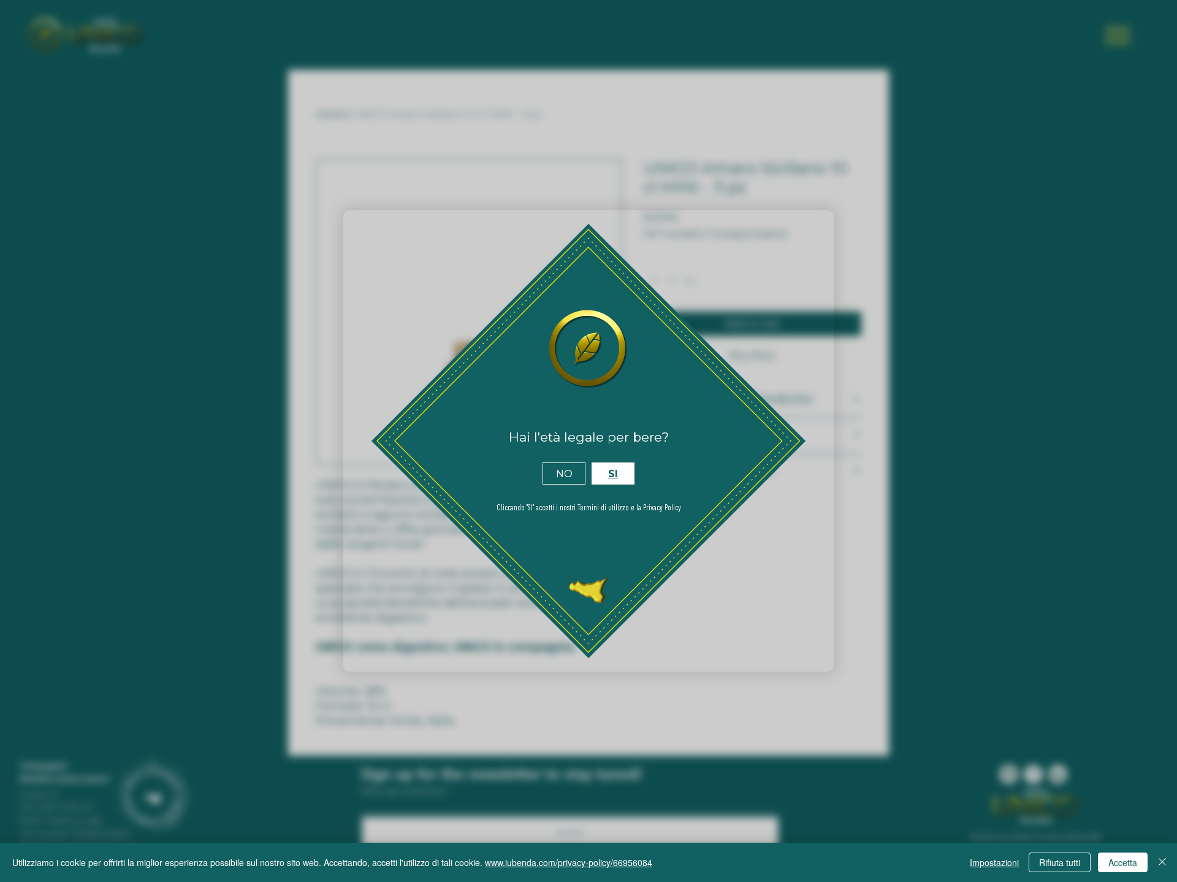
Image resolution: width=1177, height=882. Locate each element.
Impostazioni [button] (994, 862)
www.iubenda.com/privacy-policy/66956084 (568, 862)
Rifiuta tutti (1059, 862)
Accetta (1122, 862)
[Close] (1162, 862)
